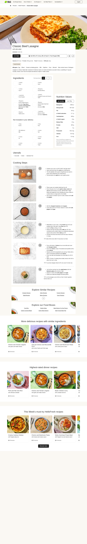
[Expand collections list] (43, 298)
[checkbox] (13, 52)
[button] (32, 78)
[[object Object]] (69, 56)
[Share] (73, 56)
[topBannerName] (43, 11)
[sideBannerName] (65, 83)
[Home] (10, 6)
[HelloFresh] (8, 2)
